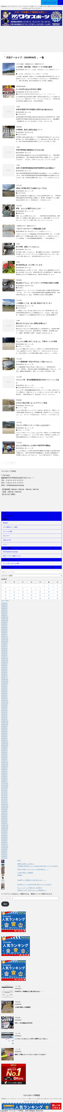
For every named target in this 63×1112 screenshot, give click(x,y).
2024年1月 (4, 657)
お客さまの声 (7, 540)
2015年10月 (4, 828)
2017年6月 (4, 794)
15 (49, 591)
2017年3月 (4, 799)
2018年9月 (4, 768)
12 (23, 591)
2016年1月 (4, 823)
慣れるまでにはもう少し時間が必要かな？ (31, 323)
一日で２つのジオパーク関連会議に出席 (31, 229)
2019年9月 (4, 747)
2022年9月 (4, 684)
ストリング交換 (7, 531)
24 (5, 598)
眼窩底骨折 (21, 213)
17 (5, 595)
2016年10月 (4, 807)
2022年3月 (4, 695)
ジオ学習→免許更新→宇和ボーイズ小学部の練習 (34, 67)
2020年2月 (4, 738)
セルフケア (6, 535)
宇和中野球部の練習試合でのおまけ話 (30, 150)
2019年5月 (4, 754)
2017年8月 (4, 790)
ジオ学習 (20, 74)
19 (23, 595)
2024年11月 (4, 639)
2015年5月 (4, 837)
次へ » (13, 462)
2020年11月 (4, 723)
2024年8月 (4, 644)
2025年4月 (4, 631)
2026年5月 (4, 608)
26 (23, 598)
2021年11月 (4, 702)
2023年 (8, 54)
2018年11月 (4, 764)
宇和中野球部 (22, 114)
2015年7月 (4, 833)
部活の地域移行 (22, 134)
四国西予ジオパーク (45, 231)
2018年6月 (4, 773)
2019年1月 (4, 761)
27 (31, 598)
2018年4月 (4, 776)
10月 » (7, 600)
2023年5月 (4, 670)
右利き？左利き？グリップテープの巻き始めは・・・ (33, 869)
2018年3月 (4, 778)
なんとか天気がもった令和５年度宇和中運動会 (33, 445)
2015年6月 (4, 835)
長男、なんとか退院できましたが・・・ (31, 208)
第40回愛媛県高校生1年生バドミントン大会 (31, 387)
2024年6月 (4, 648)
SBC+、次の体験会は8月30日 (23, 1023)
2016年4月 (4, 818)
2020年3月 (4, 736)
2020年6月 (4, 731)
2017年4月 (4, 797)
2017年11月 (4, 785)
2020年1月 (4, 740)
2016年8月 (4, 811)
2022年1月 (4, 698)
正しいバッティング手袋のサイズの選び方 (29, 888)
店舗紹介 (5, 519)
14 (40, 591)
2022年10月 (4, 683)
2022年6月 (4, 690)
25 (14, 598)
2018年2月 (4, 780)
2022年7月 (4, 688)
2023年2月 (4, 676)
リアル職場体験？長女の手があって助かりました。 (35, 362)
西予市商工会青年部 (33, 92)
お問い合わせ (6, 567)
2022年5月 (4, 691)
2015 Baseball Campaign (10, 551)
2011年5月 (4, 856)
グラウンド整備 (22, 407)
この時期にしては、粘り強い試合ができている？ (34, 303)
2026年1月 (4, 615)
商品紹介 (5, 523)
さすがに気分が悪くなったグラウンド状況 (31, 403)
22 (49, 595)
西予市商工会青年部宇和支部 (26, 94)
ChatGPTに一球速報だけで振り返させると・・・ (31, 880)
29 (49, 598)
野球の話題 (30, 132)
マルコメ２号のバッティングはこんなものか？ (33, 425)
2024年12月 (4, 638)
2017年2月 (4, 801)
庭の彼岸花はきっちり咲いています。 (30, 265)
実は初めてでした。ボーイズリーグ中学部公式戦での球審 (37, 283)
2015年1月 (4, 844)
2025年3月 (4, 632)
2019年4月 (4, 755)
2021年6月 (4, 710)
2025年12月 (4, 617)
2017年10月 (4, 787)
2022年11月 (4, 681)
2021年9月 (4, 705)
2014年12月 (4, 846)
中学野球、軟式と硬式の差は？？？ (29, 130)
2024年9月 (4, 643)
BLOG (4, 513)
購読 (5, 904)
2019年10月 (4, 745)
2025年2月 (4, 634)
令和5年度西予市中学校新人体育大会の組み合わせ (34, 109)
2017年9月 (4, 788)
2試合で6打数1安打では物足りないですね (31, 188)
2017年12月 (4, 783)
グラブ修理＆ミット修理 (10, 527)
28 (40, 598)
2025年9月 (4, 622)
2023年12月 (4, 658)
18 (14, 595)
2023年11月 (4, 660)
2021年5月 (4, 712)
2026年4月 (4, 610)
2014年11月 (4, 847)
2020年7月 (4, 729)
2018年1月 (4, 781)
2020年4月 (4, 735)
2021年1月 (4, 719)
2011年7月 (4, 853)
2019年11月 (4, 743)
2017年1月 (4, 802)
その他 (29, 112)
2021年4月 (4, 714)
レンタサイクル (7, 516)
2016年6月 (4, 814)
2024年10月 (4, 641)
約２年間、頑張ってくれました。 (28, 247)
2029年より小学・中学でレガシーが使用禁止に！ (32, 890)
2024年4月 (4, 651)
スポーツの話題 (31, 69)
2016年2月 (4, 821)
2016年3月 (4, 820)
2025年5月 (4, 629)
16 (57, 591)
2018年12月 (4, 762)
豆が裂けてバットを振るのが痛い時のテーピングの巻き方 (34, 884)
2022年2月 (4, 696)
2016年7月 (4, 813)
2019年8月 (4, 749)
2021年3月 (4, 716)
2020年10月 (4, 724)
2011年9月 (4, 849)
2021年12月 (4, 700)
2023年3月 (4, 674)
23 (57, 595)
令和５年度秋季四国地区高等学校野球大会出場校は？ (35, 168)
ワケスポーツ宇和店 (31, 1095)
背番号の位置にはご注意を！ (25, 864)
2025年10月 (4, 620)
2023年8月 (4, 665)
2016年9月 (4, 809)
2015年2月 (4, 842)
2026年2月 (4, 613)
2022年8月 (4, 686)
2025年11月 (4, 618)
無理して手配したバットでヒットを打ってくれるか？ (30, 1054)
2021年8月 (4, 707)
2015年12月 (4, 825)
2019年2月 (4, 759)
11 (14, 591)
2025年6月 (4, 627)
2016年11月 (4, 806)
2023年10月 (4, 662)
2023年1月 (4, 677)
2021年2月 (4, 717)
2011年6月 (4, 854)
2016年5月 (4, 816)
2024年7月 (4, 646)
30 (57, 598)
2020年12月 (4, 721)
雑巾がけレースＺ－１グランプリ (45, 94)
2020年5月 (4, 733)
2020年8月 (4, 728)
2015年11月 (4, 827)
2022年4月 (4, 693)
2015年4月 (4, 839)
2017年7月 (4, 792)
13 (31, 591)
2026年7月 (4, 605)
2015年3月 (4, 840)
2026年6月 (4, 606)
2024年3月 (4, 653)
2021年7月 (4, 709)
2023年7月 (4, 667)
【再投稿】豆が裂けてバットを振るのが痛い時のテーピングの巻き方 (37, 866)
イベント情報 (6, 548)
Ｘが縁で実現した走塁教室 (25, 872)
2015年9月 (4, 830)
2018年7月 (4, 771)
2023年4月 (4, 672)
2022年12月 (4, 679)
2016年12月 (4, 804)
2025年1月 (4, 636)
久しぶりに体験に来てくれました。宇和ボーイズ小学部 (36, 341)
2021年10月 (4, 703)
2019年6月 (4, 752)
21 (40, 595)
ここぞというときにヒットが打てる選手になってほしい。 (32, 1038)
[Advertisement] (31, 39)
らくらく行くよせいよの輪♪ (11, 563)
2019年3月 (4, 757)
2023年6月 (4, 669)
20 (31, 595)
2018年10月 (4, 766)
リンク (5, 544)
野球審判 (20, 288)
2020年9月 (4, 726)
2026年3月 (4, 612)
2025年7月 (4, 625)
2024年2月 (4, 655)
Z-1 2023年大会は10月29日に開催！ (29, 89)
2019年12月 (4, 742)
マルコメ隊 (30, 191)
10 (5, 591)
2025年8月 (4, 624)
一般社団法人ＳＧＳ (42, 69)
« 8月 (2, 600)
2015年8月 (4, 832)
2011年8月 (4, 851)
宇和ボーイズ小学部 (42, 74)
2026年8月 (4, 603)
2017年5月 (4, 795)
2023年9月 (4, 664)
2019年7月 (4, 750)
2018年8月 (4, 769)
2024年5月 (4, 650)
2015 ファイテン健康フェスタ (12, 556)
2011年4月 (4, 858)
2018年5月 (4, 775)
